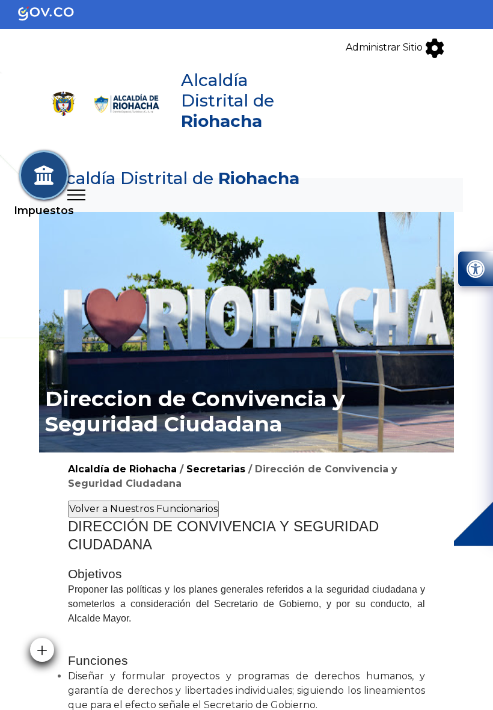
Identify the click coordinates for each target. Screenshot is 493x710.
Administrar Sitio (385, 47)
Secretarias (215, 469)
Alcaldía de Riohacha (122, 469)
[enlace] (55, 13)
